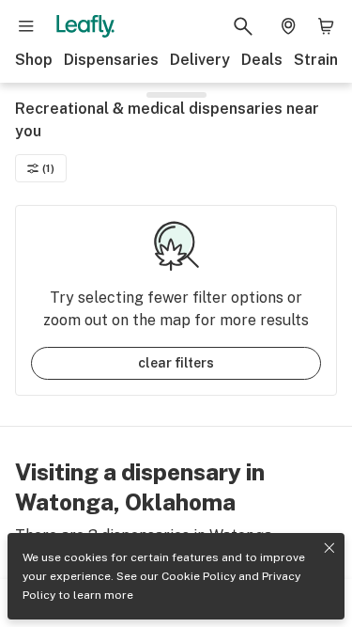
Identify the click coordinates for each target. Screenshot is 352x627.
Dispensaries (111, 60)
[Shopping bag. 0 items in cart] (325, 26)
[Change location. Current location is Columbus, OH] (288, 26)
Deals (262, 60)
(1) (48, 168)
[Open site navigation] (26, 26)
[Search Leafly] (243, 26)
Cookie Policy (198, 576)
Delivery (200, 60)
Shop (34, 60)
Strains (320, 60)
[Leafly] (85, 26)
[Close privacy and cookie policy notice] (329, 548)
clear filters (176, 362)
